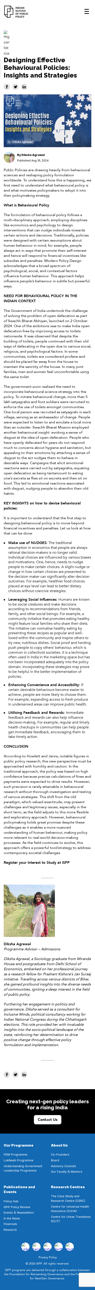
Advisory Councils (63, 1166)
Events (8, 1212)
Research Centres (68, 1187)
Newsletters (25, 1212)
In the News (12, 1218)
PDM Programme (15, 1154)
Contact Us (47, 1119)
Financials (10, 1224)
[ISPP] (16, 11)
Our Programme (18, 1145)
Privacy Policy (48, 1257)
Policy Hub (11, 1201)
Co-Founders (60, 1154)
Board (55, 1160)
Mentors (76, 1171)
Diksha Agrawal (33, 155)
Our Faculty (59, 1171)
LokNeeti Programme (18, 1160)
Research (10, 1229)
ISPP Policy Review (17, 1207)
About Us (59, 1145)
